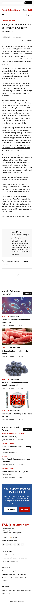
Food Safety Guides (19, 555)
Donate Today (10, 509)
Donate (8, 593)
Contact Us (11, 590)
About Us (4, 590)
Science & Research (8, 21)
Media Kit (28, 590)
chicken (5, 264)
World (4, 316)
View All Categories (12, 561)
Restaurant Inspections (8, 574)
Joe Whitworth (8, 325)
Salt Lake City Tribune (9, 189)
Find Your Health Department (10, 571)
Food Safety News (19, 601)
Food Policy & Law (7, 555)
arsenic (25, 261)
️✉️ (4, 537)
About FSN (24, 509)
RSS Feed (4, 580)
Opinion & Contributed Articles (13, 433)
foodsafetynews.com (8, 528)
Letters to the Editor (7, 577)
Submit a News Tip (20, 577)
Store (3, 593)
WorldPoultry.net (7, 162)
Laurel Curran (8, 31)
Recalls (4, 456)
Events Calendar (21, 574)
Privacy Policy (20, 590)
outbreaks (24, 558)
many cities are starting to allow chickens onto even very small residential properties (16, 147)
